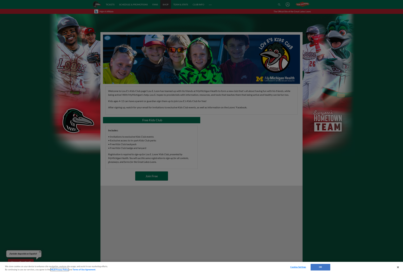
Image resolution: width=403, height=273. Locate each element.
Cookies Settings (298, 267)
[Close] (397, 267)
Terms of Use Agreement (84, 269)
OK (320, 267)
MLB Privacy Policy (59, 269)
